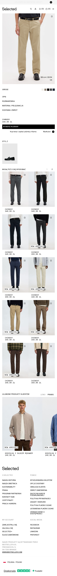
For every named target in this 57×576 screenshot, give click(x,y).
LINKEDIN (34, 531)
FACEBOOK (34, 524)
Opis (4, 96)
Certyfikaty (7, 500)
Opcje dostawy (37, 483)
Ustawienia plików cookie (42, 508)
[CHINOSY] (15, 189)
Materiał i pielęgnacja (12, 105)
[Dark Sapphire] (54, 90)
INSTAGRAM (35, 528)
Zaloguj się (7, 528)
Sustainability (8, 487)
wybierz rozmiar (10, 126)
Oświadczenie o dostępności (37, 513)
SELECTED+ (7, 531)
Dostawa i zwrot (9, 110)
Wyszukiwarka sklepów (41, 480)
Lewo (43, 394)
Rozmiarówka (8, 101)
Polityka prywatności (40, 498)
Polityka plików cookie (41, 505)
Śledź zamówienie (10, 534)
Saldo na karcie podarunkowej (37, 494)
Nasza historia (9, 480)
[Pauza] (51, 2)
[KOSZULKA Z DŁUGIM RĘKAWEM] (22, 424)
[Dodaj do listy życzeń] (51, 16)
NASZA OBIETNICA (9, 483)
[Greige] (45, 90)
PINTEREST (34, 534)
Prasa (5, 490)
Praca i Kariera (9, 503)
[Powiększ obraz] (28, 48)
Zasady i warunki (38, 502)
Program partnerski (11, 493)
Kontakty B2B (8, 497)
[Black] (48, 90)
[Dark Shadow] (51, 90)
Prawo (51, 394)
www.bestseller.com (12, 552)
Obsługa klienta (37, 487)
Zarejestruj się (9, 524)
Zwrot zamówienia (38, 490)
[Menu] (53, 9)
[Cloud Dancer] (43, 90)
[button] (15, 189)
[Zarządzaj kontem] (35, 9)
